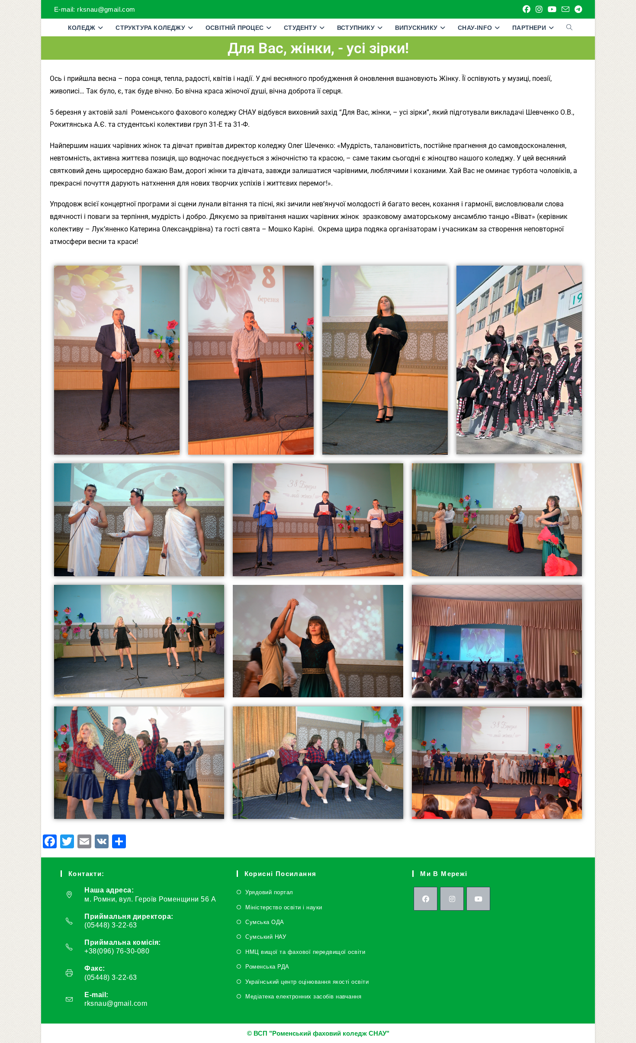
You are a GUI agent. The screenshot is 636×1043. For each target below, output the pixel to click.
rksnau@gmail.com (115, 1003)
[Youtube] (478, 899)
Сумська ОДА (264, 922)
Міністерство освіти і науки (283, 907)
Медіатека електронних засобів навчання (303, 996)
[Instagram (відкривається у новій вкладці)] (539, 9)
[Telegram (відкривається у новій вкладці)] (577, 9)
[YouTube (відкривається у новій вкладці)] (552, 9)
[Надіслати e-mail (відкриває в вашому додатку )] (565, 9)
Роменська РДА (267, 966)
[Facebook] (425, 899)
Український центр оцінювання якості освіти (307, 982)
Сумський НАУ (265, 937)
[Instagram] (452, 899)
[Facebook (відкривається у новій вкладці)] (526, 9)
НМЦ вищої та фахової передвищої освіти (305, 952)
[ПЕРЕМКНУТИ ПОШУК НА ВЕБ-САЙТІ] (569, 27)
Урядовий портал (269, 892)
